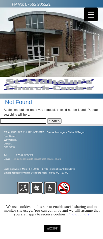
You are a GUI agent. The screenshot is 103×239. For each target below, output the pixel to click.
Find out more (79, 214)
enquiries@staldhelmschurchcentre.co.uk (37, 158)
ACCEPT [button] (52, 228)
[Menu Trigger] (91, 14)
